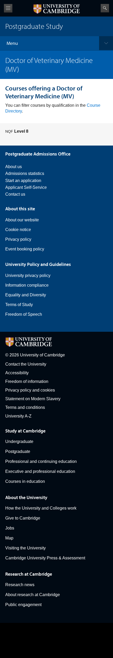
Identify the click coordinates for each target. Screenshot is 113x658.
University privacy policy (27, 275)
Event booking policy (24, 249)
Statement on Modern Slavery (32, 399)
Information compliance (27, 285)
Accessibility (17, 373)
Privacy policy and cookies (30, 390)
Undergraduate (19, 441)
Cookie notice (18, 229)
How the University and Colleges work (40, 508)
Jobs (9, 528)
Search (105, 8)
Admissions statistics (24, 173)
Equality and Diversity (25, 295)
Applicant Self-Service (26, 187)
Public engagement (23, 604)
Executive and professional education (40, 471)
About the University (26, 497)
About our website (22, 220)
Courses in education (25, 481)
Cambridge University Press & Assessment (45, 558)
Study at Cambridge (25, 431)
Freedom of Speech (23, 314)
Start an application (23, 180)
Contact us (15, 194)
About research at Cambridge (32, 594)
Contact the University (25, 364)
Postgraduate (17, 451)
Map (9, 538)
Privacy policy (18, 239)
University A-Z (18, 416)
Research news (19, 584)
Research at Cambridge (28, 574)
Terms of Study (19, 304)
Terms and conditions (25, 407)
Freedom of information (26, 381)
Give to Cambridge (22, 518)
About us (13, 166)
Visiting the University (25, 548)
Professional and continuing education (41, 461)
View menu (8, 8)
